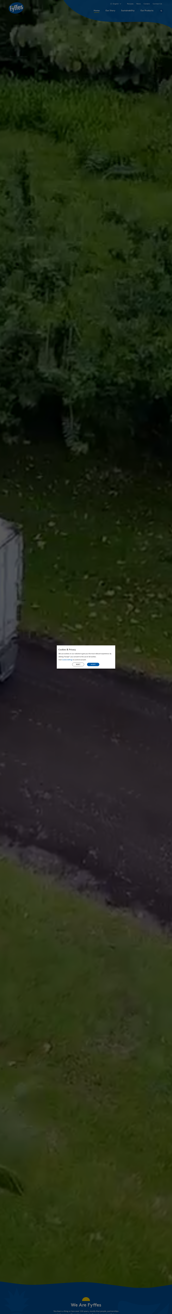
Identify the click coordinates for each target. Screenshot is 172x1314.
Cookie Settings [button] (67, 660)
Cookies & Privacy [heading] (67, 650)
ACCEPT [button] (93, 664)
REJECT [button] (78, 664)
